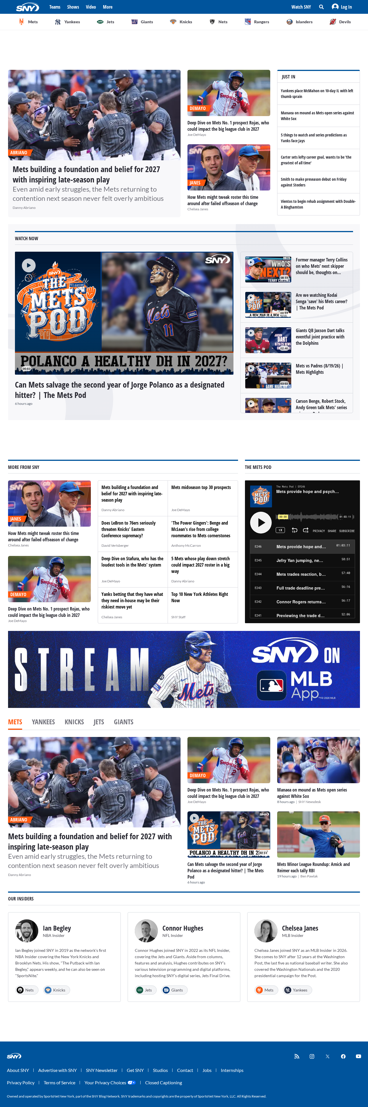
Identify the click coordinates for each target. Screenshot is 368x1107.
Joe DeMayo (196, 134)
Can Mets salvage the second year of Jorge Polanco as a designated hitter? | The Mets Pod (120, 389)
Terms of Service (59, 1082)
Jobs (207, 1070)
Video (91, 7)
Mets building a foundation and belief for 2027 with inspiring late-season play (86, 174)
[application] (124, 313)
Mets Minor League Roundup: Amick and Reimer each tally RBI (313, 867)
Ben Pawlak (309, 876)
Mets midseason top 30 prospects (201, 487)
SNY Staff (178, 617)
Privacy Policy (20, 1082)
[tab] (15, 722)
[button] (341, 7)
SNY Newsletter (102, 1070)
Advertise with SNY (57, 1070)
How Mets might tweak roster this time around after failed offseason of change (222, 200)
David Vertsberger (115, 545)
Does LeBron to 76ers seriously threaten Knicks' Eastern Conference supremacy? (128, 529)
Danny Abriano (24, 207)
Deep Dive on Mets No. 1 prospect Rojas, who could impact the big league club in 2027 (228, 126)
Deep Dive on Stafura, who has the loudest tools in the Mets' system (132, 561)
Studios (160, 1070)
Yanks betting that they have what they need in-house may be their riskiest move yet (132, 600)
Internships (232, 1070)
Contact (185, 1070)
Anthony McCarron (186, 545)
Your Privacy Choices (105, 1082)
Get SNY (135, 1070)
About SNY (18, 1070)
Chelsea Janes (197, 209)
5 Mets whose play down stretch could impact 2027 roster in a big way (200, 564)
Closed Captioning (163, 1082)
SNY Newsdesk (309, 802)
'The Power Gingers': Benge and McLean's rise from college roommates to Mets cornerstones (200, 529)
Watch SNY (301, 7)
